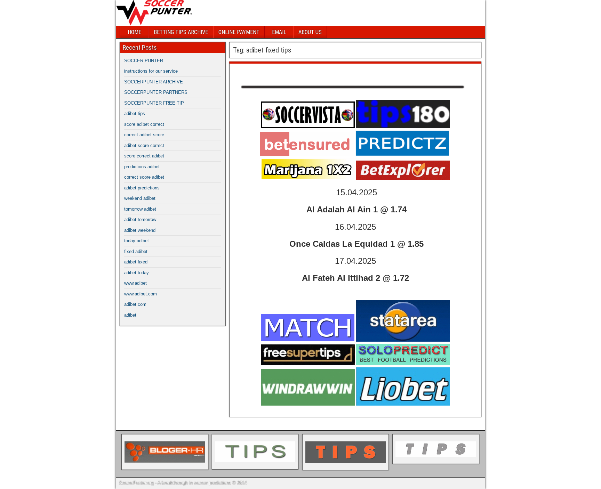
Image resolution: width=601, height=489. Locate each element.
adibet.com (135, 304)
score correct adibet (144, 155)
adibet (130, 315)
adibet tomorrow (140, 219)
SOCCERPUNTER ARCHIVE (153, 81)
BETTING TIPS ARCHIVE (181, 32)
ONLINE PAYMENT (238, 32)
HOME (134, 32)
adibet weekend (139, 230)
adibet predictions (142, 187)
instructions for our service (151, 71)
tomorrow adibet (140, 209)
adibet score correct (144, 145)
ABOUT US (310, 32)
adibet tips (134, 113)
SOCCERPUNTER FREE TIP (154, 103)
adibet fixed (135, 261)
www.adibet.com (140, 293)
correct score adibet (144, 177)
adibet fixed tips (256, 70)
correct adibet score (144, 134)
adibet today (136, 272)
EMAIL (279, 32)
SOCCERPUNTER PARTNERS (155, 92)
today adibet (136, 240)
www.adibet (135, 283)
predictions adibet (142, 166)
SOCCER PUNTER (143, 60)
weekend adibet (139, 198)
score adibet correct (144, 124)
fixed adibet (135, 251)
